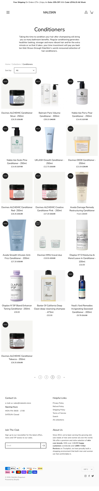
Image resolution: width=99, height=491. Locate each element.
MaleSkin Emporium (18, 477)
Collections (16, 64)
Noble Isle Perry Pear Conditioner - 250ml (82, 114)
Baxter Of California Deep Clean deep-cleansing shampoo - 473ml (49, 308)
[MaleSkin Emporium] (49, 12)
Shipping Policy (59, 410)
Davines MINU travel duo (49, 255)
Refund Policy (58, 406)
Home (7, 64)
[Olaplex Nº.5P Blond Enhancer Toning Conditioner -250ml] (17, 285)
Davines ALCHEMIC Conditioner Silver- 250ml (16, 114)
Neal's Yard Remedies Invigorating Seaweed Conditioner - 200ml (82, 308)
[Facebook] (89, 476)
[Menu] (8, 12)
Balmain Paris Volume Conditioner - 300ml (49, 114)
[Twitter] (93, 476)
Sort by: (8, 70)
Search (55, 416)
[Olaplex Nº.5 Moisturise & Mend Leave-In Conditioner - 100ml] (82, 235)
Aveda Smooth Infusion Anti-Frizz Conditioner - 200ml (17, 257)
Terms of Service (59, 413)
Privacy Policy (58, 403)
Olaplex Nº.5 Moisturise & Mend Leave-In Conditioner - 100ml (82, 258)
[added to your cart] (92, 12)
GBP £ (86, 469)
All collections (58, 420)
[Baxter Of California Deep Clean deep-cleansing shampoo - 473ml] (49, 285)
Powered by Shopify (12, 480)
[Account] (86, 12)
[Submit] (43, 445)
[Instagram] (85, 476)
